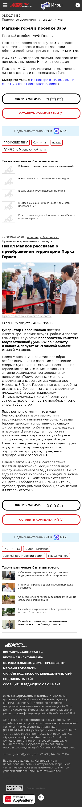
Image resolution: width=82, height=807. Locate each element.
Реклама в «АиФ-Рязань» (23, 657)
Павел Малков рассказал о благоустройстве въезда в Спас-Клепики (45, 611)
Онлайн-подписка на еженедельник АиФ (37, 673)
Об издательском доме (22, 663)
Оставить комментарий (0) (41, 113)
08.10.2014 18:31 (12, 15)
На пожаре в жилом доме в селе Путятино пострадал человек (38, 82)
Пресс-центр (55, 663)
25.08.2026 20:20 (13, 237)
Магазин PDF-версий (20, 668)
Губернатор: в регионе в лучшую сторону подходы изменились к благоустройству (43, 574)
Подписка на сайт (18, 679)
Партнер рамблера (36, 788)
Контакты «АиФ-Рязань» (23, 652)
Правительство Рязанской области (26, 316)
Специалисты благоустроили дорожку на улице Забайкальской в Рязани (47, 598)
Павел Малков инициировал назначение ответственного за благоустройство (42, 623)
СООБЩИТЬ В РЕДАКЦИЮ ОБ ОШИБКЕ (31, 684)
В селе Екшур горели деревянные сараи (42, 190)
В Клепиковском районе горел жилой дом (43, 178)
